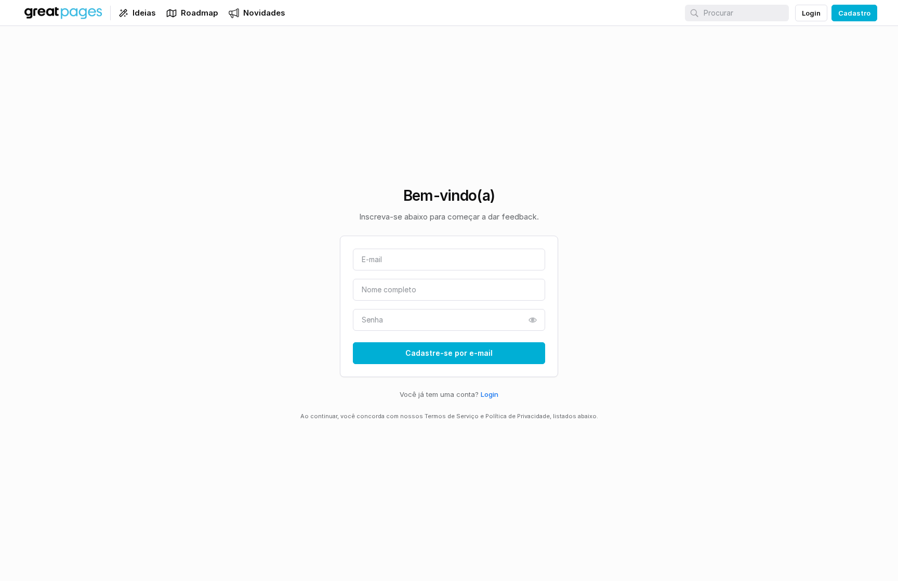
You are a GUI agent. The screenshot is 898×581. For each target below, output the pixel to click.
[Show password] (533, 320)
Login (489, 394)
